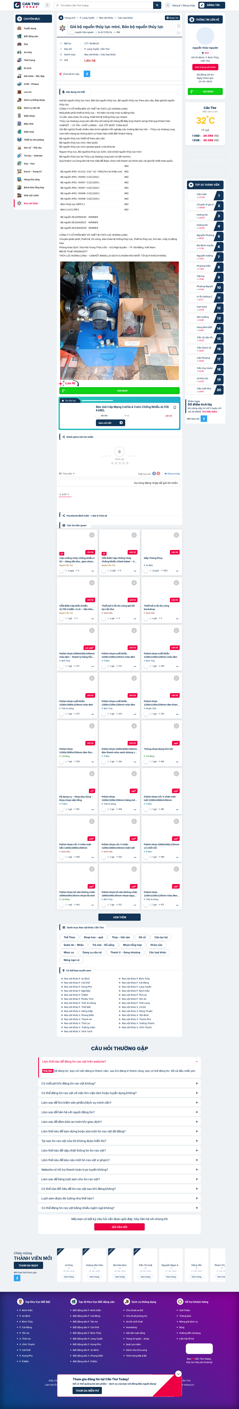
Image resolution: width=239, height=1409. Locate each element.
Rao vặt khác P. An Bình (77, 978)
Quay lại (172, 18)
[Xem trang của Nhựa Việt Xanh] (61, 666)
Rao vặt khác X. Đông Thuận (137, 1011)
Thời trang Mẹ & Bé (136, 1355)
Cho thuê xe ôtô (134, 1310)
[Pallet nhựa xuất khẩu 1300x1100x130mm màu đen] (119, 686)
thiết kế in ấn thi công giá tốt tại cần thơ (118, 607)
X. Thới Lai (25, 1338)
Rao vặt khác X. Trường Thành (138, 1023)
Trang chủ (69, 17)
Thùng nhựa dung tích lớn (158, 748)
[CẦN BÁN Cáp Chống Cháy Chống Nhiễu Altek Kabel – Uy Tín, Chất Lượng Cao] (119, 543)
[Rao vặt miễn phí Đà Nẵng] (205, 165)
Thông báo (185, 1315)
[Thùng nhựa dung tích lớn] (162, 734)
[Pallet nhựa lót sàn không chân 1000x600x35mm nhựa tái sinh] (77, 877)
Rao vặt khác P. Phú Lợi (134, 994)
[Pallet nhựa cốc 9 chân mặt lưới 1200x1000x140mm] (162, 781)
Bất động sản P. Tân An (85, 1321)
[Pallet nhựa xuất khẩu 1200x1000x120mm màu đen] (77, 686)
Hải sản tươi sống (135, 1332)
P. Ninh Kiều (26, 1310)
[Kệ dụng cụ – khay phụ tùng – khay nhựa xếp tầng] (77, 781)
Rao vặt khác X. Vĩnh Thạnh (137, 1027)
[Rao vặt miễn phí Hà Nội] (205, 176)
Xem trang (69, 1276)
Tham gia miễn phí (87, 1390)
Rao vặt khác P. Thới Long (136, 1002)
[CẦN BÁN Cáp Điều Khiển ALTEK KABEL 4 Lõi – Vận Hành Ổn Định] (77, 591)
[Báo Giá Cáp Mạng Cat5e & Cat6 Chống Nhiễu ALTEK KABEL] (75, 416)
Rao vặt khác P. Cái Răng (135, 982)
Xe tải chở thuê (134, 1321)
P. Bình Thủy (26, 1321)
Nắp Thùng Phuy (153, 558)
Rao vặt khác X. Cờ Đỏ (134, 1007)
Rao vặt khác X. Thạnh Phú (136, 1019)
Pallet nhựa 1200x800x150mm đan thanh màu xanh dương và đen (119, 750)
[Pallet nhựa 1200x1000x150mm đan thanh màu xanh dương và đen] (77, 734)
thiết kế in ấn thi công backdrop (156, 607)
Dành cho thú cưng (136, 1350)
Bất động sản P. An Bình (86, 1350)
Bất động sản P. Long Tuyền (88, 1338)
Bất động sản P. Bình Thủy (87, 1332)
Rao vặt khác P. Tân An (134, 998)
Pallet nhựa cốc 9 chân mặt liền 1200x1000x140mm (75, 845)
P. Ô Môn (24, 1361)
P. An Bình (25, 1315)
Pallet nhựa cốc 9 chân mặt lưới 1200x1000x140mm (160, 798)
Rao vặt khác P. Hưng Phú (78, 986)
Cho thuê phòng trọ (136, 1315)
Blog (181, 1327)
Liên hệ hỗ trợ (186, 1338)
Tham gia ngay (28, 1265)
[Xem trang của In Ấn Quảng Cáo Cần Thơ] (104, 618)
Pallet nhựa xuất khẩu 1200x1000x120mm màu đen (76, 702)
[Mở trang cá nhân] (192, 195)
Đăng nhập (173, 473)
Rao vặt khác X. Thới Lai (77, 1023)
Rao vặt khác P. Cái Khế (77, 982)
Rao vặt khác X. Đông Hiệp (78, 1011)
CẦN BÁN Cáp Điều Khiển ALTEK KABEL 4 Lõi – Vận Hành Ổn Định (76, 607)
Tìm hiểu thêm (209, 411)
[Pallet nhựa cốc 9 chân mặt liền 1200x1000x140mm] (77, 829)
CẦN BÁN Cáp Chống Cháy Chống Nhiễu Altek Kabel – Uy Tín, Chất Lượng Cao (119, 559)
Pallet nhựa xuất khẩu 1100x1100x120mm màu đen (160, 655)
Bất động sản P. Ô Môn (85, 1361)
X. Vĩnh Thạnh (27, 1344)
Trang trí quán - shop (137, 1338)
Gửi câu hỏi (119, 1227)
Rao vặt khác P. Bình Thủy (136, 978)
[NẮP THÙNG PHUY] (162, 543)
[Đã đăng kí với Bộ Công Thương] (199, 1353)
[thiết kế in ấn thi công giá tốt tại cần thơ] (119, 591)
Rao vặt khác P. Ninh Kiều (135, 990)
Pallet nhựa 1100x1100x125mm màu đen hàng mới (160, 893)
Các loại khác (125, 17)
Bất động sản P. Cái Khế (86, 1327)
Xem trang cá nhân (205, 67)
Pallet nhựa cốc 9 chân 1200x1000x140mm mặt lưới (118, 845)
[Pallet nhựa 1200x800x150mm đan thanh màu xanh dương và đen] (119, 734)
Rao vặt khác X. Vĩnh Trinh (78, 1031)
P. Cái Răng (26, 1327)
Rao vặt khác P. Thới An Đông (80, 1002)
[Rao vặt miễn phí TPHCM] (205, 155)
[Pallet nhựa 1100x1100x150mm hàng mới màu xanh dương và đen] (119, 781)
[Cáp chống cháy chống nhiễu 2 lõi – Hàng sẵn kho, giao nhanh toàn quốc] (77, 543)
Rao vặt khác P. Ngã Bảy (77, 990)
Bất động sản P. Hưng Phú (87, 1344)
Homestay (131, 1327)
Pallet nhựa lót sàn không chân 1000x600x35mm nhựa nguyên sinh (119, 893)
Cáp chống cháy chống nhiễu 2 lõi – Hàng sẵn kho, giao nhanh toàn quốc (77, 559)
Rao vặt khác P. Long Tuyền (136, 986)
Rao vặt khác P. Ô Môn (76, 994)
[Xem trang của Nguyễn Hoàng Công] (146, 570)
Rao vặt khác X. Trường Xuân (79, 1027)
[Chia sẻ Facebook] (87, 74)
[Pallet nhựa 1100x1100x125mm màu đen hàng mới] (162, 877)
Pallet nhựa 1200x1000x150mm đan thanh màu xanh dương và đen (77, 750)
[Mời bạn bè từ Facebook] (204, 418)
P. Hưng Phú (26, 1355)
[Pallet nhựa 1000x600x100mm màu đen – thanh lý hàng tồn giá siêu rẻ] (77, 638)
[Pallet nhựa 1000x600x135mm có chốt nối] (162, 829)
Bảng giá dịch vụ (188, 1321)
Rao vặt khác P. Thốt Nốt (77, 1007)
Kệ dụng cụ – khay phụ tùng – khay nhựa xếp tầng (76, 798)
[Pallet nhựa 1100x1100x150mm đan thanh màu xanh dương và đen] (162, 686)
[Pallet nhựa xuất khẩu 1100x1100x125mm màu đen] (119, 638)
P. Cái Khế (25, 1350)
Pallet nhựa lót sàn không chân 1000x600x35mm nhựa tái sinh (77, 893)
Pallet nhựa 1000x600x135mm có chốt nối (161, 845)
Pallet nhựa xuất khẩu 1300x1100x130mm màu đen (118, 702)
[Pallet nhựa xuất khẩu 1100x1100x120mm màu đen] (162, 638)
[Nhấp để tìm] (157, 5)
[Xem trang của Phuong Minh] (61, 570)
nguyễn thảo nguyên (205, 47)
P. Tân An (24, 1332)
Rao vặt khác (106, 17)
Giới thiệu (184, 1310)
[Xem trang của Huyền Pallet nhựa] (146, 761)
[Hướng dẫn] (47, 5)
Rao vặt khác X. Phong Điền (79, 1015)
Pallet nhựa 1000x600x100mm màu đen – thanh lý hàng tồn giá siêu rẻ (77, 655)
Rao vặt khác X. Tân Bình (135, 1015)
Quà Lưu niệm (133, 1344)
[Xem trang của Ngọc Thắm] (104, 570)
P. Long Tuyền (87, 17)
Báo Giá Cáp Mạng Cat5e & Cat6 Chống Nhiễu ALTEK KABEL (132, 408)
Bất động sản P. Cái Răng (86, 1315)
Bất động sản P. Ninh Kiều (87, 1310)
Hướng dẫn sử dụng (190, 1332)
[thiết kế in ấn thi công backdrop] (162, 591)
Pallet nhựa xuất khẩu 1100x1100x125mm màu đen (118, 655)
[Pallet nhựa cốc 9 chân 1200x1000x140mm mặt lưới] (119, 829)
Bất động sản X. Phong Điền (88, 1355)
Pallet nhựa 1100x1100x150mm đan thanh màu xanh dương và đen (161, 702)
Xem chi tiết (104, 422)
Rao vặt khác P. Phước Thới (78, 998)
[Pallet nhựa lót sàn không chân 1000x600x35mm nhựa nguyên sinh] (119, 877)
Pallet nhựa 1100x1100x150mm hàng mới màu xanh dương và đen (119, 798)
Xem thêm (119, 917)
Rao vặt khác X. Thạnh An (78, 1019)
